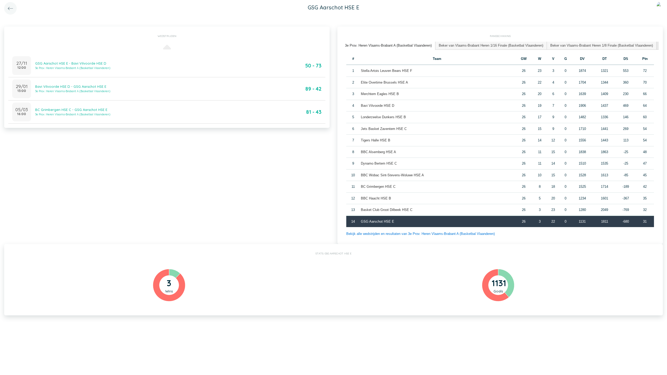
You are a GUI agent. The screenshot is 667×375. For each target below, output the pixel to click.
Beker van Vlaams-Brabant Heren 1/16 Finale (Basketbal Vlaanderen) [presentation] (491, 45)
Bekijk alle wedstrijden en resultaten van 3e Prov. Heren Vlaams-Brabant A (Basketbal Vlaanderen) (420, 234)
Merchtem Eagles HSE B (380, 94)
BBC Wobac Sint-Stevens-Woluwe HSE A (392, 175)
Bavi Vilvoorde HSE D (377, 106)
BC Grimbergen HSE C (378, 187)
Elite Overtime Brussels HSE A (384, 82)
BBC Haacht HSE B (376, 198)
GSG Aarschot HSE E (377, 221)
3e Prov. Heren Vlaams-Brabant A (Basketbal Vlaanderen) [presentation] (388, 45)
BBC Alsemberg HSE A (378, 152)
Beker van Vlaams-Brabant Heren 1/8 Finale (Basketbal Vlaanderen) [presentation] (601, 45)
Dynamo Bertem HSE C (379, 163)
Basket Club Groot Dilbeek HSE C (386, 210)
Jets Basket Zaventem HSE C (384, 129)
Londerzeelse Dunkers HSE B (383, 117)
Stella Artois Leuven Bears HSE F (386, 71)
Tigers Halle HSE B (375, 140)
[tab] (388, 46)
